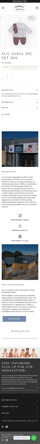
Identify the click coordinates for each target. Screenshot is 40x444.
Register (16, 67)
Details (5, 108)
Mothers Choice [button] (9, 400)
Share (7, 114)
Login (6, 67)
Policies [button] (5, 413)
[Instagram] (3, 427)
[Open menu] (5, 8)
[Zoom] (7, 44)
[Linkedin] (7, 427)
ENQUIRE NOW (14, 319)
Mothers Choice (11, 435)
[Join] (36, 388)
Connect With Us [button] (10, 407)
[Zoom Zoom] (20, 32)
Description (7, 90)
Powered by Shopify (10, 437)
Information (8, 102)
